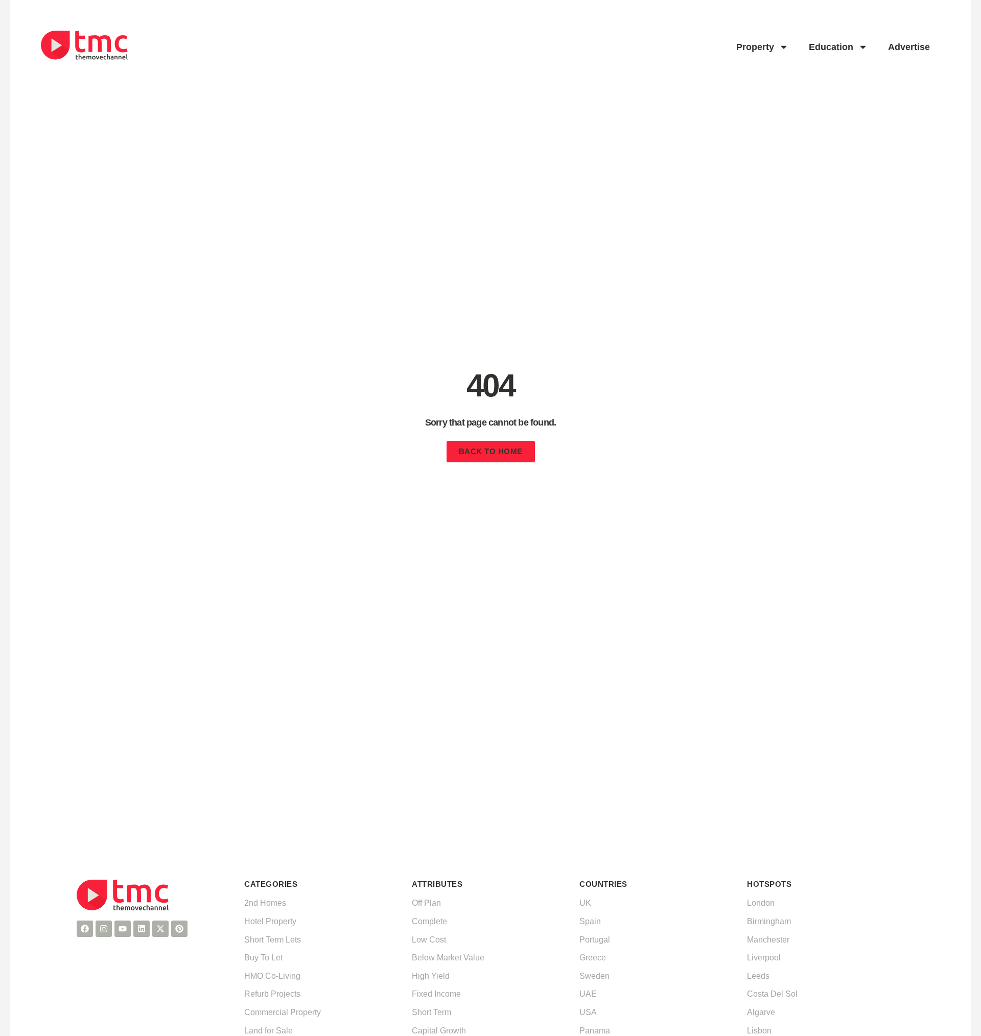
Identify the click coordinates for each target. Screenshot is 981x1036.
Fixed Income (436, 994)
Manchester (768, 939)
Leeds (758, 976)
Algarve (761, 1012)
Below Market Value (448, 957)
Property (755, 47)
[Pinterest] (179, 929)
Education (831, 47)
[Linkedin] (141, 929)
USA (588, 1012)
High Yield (431, 976)
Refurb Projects (272, 994)
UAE (588, 994)
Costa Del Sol (772, 994)
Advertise (909, 47)
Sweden (594, 976)
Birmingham (769, 921)
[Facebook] (85, 929)
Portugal (594, 939)
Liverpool (764, 957)
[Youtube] (122, 929)
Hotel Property (270, 921)
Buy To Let (263, 957)
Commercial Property (282, 1012)
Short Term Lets (272, 939)
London (761, 903)
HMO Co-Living (272, 976)
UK (585, 903)
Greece (592, 957)
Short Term (431, 1012)
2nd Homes (265, 903)
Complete (429, 921)
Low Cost (429, 939)
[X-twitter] (160, 929)
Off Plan (426, 903)
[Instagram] (104, 929)
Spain (590, 921)
